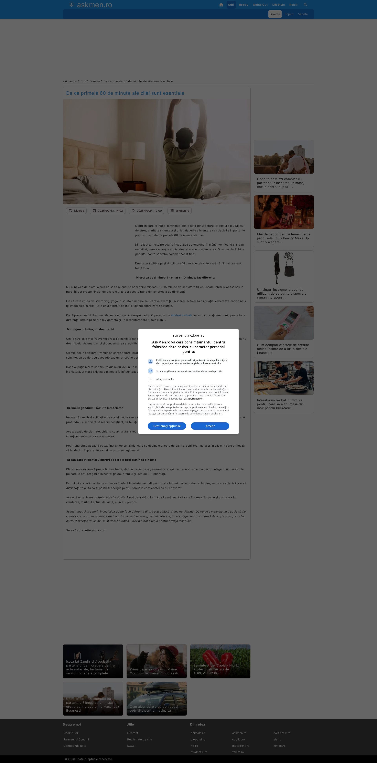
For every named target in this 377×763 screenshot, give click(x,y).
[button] (188, 379)
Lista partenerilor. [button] (193, 398)
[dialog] (188, 381)
